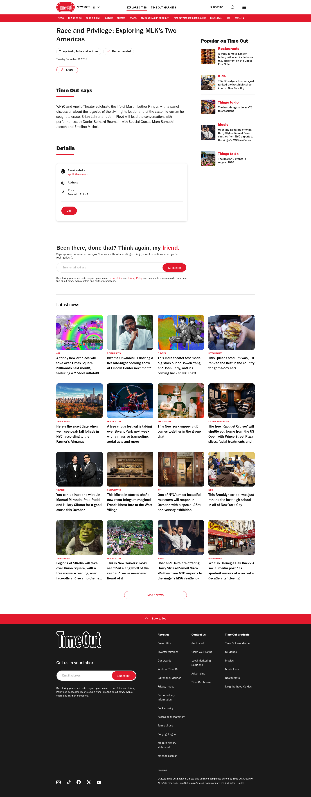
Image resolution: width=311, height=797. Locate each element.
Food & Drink (93, 18)
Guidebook (231, 652)
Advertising (198, 674)
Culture (109, 18)
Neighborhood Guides (238, 687)
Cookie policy (165, 708)
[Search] (232, 7)
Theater (121, 18)
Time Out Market (201, 682)
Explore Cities (137, 7)
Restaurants (232, 678)
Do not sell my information (166, 697)
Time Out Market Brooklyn (155, 18)
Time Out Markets (163, 7)
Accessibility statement (171, 717)
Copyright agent (167, 734)
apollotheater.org (78, 174)
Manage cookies (167, 756)
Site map (162, 770)
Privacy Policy (135, 278)
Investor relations (168, 652)
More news (155, 595)
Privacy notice (166, 687)
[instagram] (58, 782)
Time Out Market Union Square (190, 18)
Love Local (216, 18)
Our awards (164, 661)
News (61, 18)
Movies (229, 661)
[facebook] (78, 782)
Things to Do (75, 18)
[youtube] (99, 782)
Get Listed (197, 643)
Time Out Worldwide (237, 643)
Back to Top (159, 619)
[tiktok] (68, 782)
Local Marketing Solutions (201, 663)
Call (69, 211)
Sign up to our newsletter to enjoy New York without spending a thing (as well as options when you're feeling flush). (117, 256)
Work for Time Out (168, 669)
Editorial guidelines (169, 678)
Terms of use (165, 725)
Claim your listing (201, 652)
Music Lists (232, 669)
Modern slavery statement (167, 745)
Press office (164, 643)
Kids (228, 18)
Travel (133, 18)
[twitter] (89, 782)
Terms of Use (115, 278)
